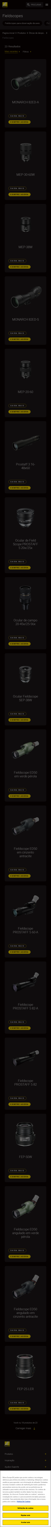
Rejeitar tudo (25, 1515)
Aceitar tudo (25, 1522)
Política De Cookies (23, 1501)
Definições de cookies (26, 1508)
